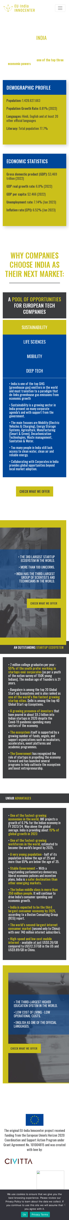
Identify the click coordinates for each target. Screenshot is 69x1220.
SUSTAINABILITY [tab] (34, 327)
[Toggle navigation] (60, 8)
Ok (24, 1214)
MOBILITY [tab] (34, 356)
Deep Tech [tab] (34, 371)
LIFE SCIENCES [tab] (35, 342)
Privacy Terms (40, 1214)
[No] (64, 1205)
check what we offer (35, 491)
